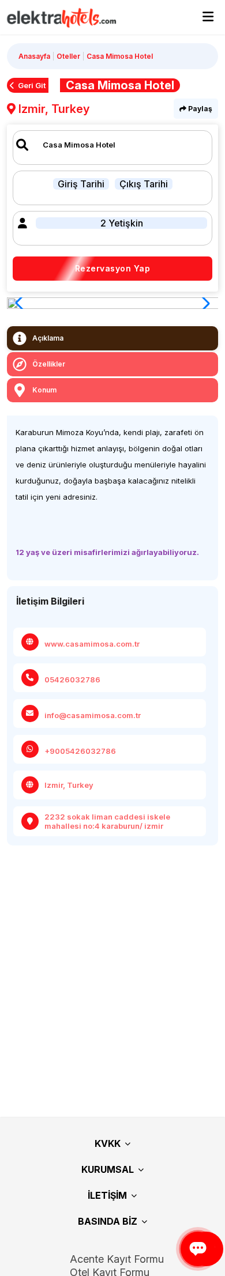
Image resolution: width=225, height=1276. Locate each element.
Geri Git (32, 85)
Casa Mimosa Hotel (120, 56)
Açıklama (47, 338)
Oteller (68, 56)
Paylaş (199, 108)
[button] (203, 303)
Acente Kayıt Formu (117, 1259)
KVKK (108, 1143)
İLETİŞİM (107, 1195)
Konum (44, 390)
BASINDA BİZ (107, 1221)
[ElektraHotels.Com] (56, 17)
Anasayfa (34, 56)
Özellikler (48, 364)
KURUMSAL (107, 1169)
